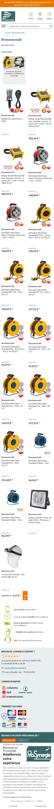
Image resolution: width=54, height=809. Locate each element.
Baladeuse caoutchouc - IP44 (12, 119)
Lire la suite (6, 51)
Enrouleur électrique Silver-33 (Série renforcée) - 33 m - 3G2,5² (40, 178)
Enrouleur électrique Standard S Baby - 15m (39, 461)
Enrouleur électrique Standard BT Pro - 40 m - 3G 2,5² (40, 292)
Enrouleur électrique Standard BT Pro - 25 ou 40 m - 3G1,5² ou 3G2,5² (39, 235)
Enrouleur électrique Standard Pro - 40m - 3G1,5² (10, 462)
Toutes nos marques (6, 33)
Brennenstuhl (18, 32)
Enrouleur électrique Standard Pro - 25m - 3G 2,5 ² (12, 406)
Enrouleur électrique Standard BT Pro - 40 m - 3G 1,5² (12, 292)
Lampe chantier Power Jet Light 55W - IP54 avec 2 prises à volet (40, 520)
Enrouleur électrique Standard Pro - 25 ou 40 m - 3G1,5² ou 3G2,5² (13, 349)
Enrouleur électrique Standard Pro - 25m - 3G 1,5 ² (39, 349)
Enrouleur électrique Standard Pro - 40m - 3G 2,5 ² (39, 406)
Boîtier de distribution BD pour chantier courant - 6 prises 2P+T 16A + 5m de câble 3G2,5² (40, 122)
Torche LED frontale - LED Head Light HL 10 (13, 575)
